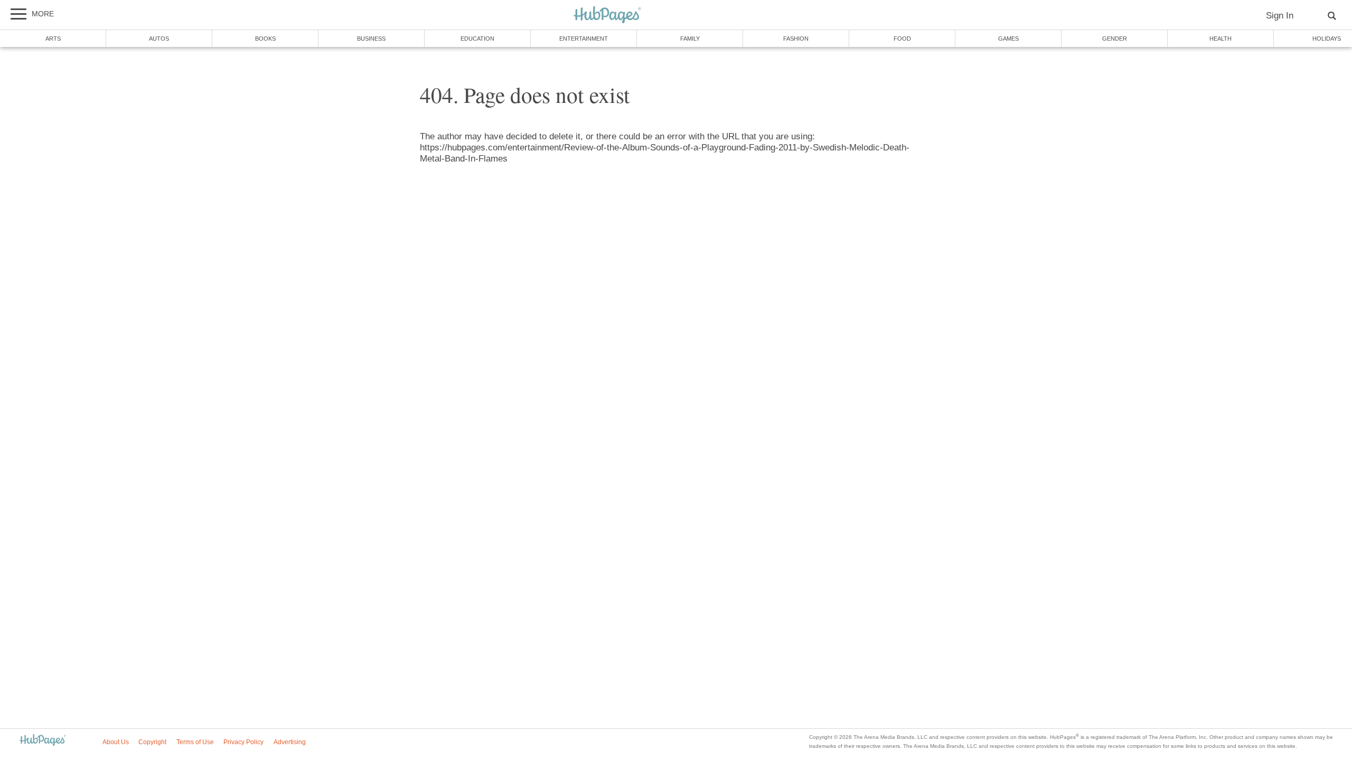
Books (265, 38)
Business (371, 38)
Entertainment (583, 38)
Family (690, 38)
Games (1008, 38)
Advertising (290, 742)
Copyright (152, 742)
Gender (1114, 38)
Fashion (796, 38)
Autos (159, 38)
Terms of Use (195, 742)
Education (477, 38)
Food (902, 38)
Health (1220, 38)
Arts (53, 38)
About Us (115, 742)
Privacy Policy (243, 742)
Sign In (1279, 16)
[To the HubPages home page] (43, 740)
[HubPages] (607, 15)
